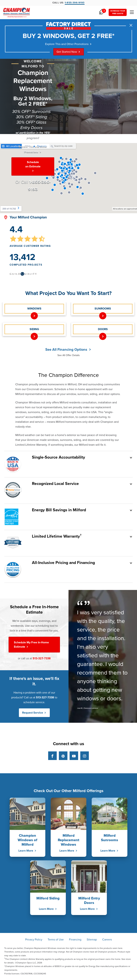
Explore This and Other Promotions (66, 44)
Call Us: (68, 2)
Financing (75, 939)
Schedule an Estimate (32, 164)
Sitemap (92, 939)
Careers (107, 939)
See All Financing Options (66, 349)
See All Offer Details (68, 355)
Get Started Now (67, 52)
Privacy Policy (33, 939)
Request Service (33, 712)
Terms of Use (56, 939)
